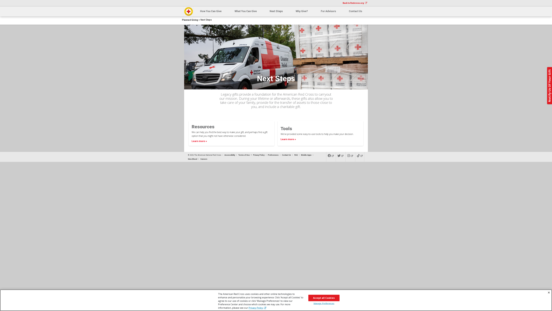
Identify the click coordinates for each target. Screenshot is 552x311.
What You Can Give (246, 11)
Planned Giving (190, 20)
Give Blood (192, 159)
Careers (203, 159)
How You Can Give (211, 11)
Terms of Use (244, 155)
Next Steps (276, 11)
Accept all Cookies (324, 297)
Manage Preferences (324, 303)
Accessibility (229, 155)
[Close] (549, 292)
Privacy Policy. (256, 307)
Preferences (273, 155)
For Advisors (328, 11)
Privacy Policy (258, 155)
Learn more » (199, 141)
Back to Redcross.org (353, 3)
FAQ (296, 155)
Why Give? (302, 11)
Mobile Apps (306, 155)
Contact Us (355, 11)
